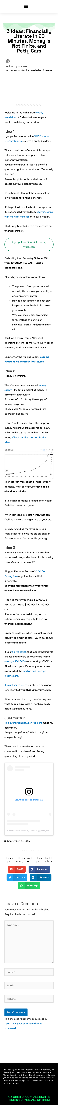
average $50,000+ (15, 661)
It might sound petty (15, 685)
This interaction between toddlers (23, 722)
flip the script (18, 651)
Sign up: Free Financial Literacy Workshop (29, 244)
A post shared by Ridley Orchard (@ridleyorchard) (30, 830)
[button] (25, 6)
